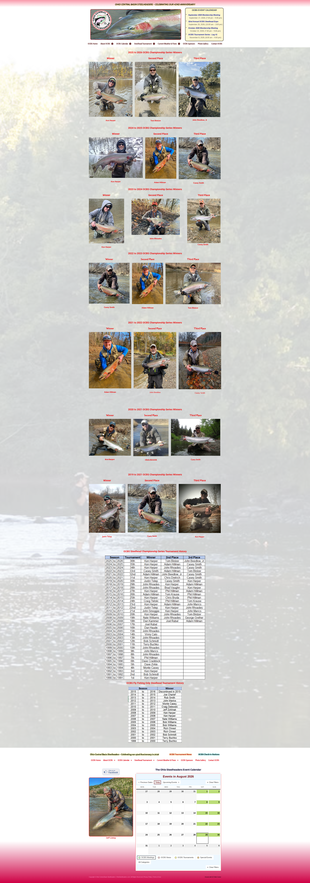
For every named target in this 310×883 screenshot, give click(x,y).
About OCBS (105, 43)
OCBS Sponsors (189, 43)
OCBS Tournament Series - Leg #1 (202, 35)
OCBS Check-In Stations (208, 754)
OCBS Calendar (122, 43)
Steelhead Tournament (143, 43)
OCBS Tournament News (180, 754)
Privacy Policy (148, 877)
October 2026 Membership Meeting (203, 28)
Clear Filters (214, 782)
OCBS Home (93, 43)
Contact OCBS (216, 43)
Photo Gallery (203, 43)
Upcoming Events (170, 782)
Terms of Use (157, 877)
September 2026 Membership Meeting (204, 15)
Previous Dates (146, 782)
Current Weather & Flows (167, 43)
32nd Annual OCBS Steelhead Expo (203, 21)
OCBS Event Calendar (204, 10)
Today (157, 782)
